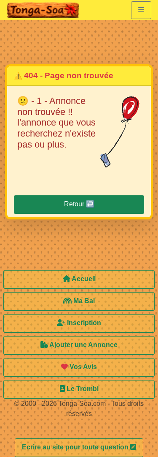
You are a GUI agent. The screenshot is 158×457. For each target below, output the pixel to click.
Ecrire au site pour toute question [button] (76, 447)
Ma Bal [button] (83, 300)
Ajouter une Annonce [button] (83, 344)
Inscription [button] (83, 322)
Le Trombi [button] (82, 388)
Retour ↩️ (79, 204)
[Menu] (141, 10)
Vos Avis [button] (82, 366)
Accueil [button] (83, 278)
